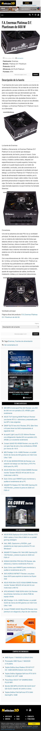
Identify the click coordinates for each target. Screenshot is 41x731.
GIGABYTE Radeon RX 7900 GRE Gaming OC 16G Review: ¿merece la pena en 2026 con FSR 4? (20, 487)
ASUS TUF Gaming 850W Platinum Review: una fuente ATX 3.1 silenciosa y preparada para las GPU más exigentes (20, 419)
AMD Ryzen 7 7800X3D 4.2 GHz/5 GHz (19, 657)
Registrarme (23, 5)
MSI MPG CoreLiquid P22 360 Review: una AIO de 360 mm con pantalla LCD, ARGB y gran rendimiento (21, 410)
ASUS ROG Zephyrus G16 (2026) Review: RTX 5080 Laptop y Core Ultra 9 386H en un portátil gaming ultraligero (21, 537)
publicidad (31, 719)
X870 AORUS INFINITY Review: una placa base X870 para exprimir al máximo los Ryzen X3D (20, 576)
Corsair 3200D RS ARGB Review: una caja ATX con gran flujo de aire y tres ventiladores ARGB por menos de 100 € (21, 446)
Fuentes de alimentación (24, 341)
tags (18, 719)
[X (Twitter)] (32, 15)
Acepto (34, 723)
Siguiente (35, 75)
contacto (30, 716)
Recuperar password (31, 5)
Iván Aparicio (20, 58)
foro (18, 716)
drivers (7, 719)
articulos (8, 716)
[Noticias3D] (8, 3)
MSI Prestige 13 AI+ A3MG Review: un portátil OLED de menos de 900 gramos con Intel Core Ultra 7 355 (20, 455)
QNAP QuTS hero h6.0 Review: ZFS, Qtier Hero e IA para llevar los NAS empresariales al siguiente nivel (21, 428)
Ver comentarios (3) (11, 345)
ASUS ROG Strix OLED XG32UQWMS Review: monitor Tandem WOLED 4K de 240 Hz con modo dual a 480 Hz (21, 472)
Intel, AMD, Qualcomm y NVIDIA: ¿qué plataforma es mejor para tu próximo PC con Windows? (19, 546)
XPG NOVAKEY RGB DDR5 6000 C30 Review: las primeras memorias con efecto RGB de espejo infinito (21, 594)
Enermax (11, 341)
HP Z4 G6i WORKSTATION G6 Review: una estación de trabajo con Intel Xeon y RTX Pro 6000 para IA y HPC (20, 463)
